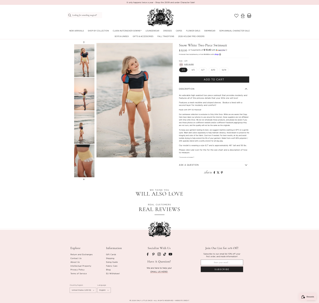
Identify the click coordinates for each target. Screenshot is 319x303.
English (102, 290)
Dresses (167, 31)
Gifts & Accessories (143, 36)
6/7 (202, 70)
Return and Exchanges (81, 254)
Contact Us (76, 258)
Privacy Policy (77, 270)
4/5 (193, 70)
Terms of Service (78, 273)
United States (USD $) (81, 290)
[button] (98, 31)
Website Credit (182, 300)
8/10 (213, 70)
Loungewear (152, 31)
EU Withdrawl (113, 273)
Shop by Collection (98, 31)
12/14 (224, 70)
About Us (75, 262)
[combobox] (84, 15)
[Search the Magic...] (70, 15)
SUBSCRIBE (221, 269)
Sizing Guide (112, 262)
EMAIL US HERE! (159, 272)
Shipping (110, 258)
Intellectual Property (80, 266)
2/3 (183, 70)
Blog (108, 270)
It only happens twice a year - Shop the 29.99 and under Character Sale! (161, 2)
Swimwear (209, 31)
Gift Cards (111, 254)
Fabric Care (112, 266)
